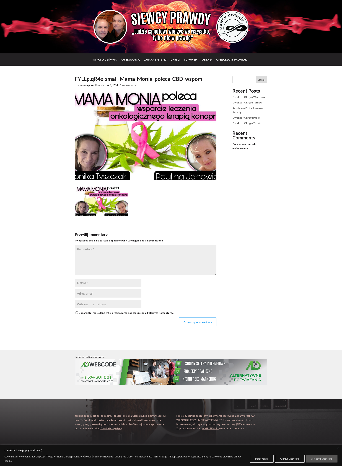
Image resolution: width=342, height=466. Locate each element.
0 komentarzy (128, 85)
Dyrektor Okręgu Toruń (246, 123)
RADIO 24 (206, 59)
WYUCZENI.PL (210, 428)
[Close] (338, 448)
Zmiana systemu (155, 59)
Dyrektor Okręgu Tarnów (247, 102)
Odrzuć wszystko (289, 458)
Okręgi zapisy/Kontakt (232, 59)
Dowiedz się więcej (111, 428)
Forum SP (190, 59)
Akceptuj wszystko (321, 458)
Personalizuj (261, 458)
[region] (171, 455)
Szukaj (261, 79)
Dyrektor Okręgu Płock (246, 117)
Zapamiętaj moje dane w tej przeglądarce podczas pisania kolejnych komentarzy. (126, 312)
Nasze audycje (130, 59)
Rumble (99, 85)
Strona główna (104, 59)
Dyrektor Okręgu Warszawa (249, 96)
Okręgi (175, 59)
